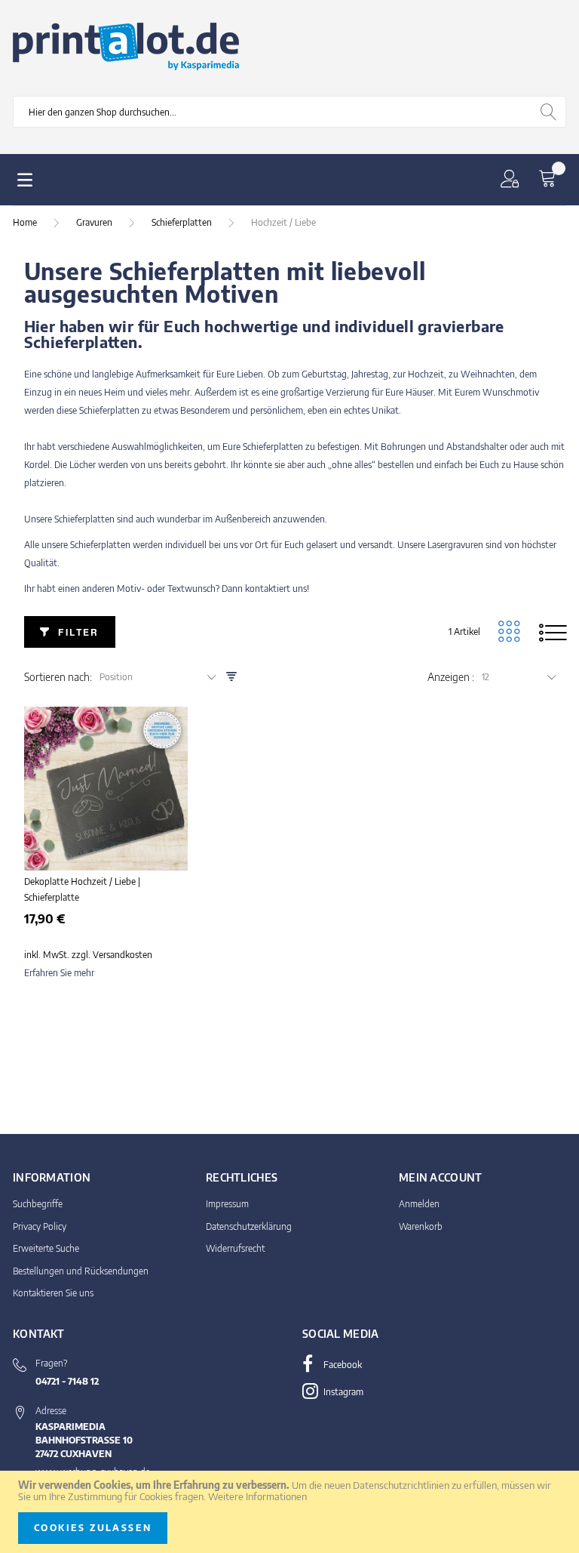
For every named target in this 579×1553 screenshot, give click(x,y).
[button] (513, 180)
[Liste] (552, 632)
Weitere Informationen (257, 1496)
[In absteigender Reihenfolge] (231, 677)
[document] (289, 1512)
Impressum (227, 1203)
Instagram (342, 1391)
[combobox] (289, 112)
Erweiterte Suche (46, 1248)
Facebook (341, 1364)
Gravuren (95, 222)
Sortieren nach (57, 677)
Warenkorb (421, 1226)
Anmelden (419, 1203)
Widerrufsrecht (235, 1248)
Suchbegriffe (38, 1203)
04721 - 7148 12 (67, 1381)
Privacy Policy (39, 1226)
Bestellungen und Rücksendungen (81, 1271)
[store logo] (126, 47)
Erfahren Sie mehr (59, 972)
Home (26, 222)
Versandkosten (122, 954)
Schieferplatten (183, 222)
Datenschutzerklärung (249, 1226)
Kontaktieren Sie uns (53, 1293)
